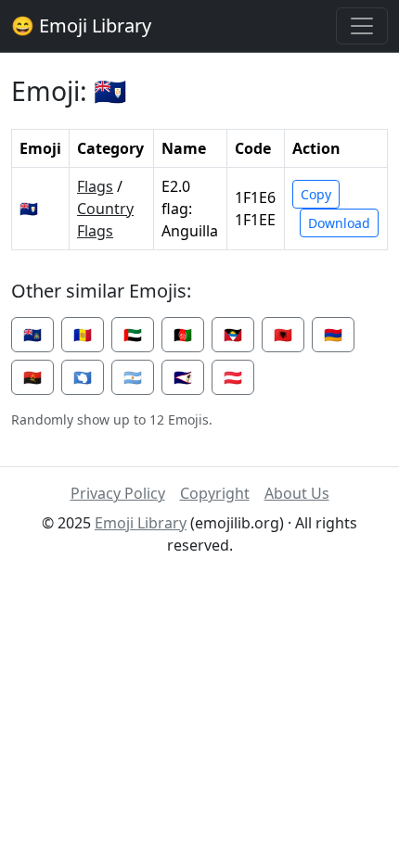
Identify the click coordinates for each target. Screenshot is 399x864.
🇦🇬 (233, 334)
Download (339, 223)
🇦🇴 (32, 377)
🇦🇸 (183, 377)
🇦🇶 (82, 377)
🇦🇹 (233, 377)
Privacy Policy (118, 493)
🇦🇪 (132, 334)
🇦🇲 (333, 334)
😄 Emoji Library (81, 25)
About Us (296, 493)
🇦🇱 (283, 334)
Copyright (215, 493)
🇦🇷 (132, 377)
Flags (95, 186)
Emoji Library (141, 523)
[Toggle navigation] (362, 25)
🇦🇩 (82, 334)
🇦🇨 (32, 334)
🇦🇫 (183, 334)
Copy (316, 194)
